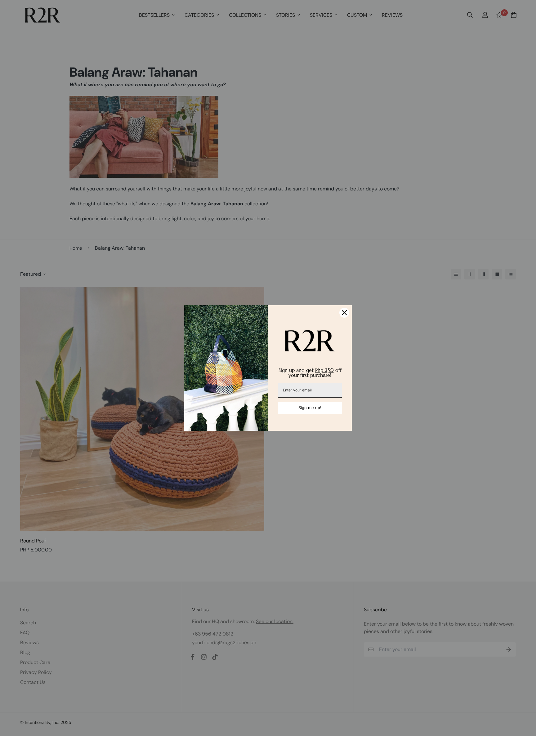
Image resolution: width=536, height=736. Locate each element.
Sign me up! (309, 407)
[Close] (344, 312)
